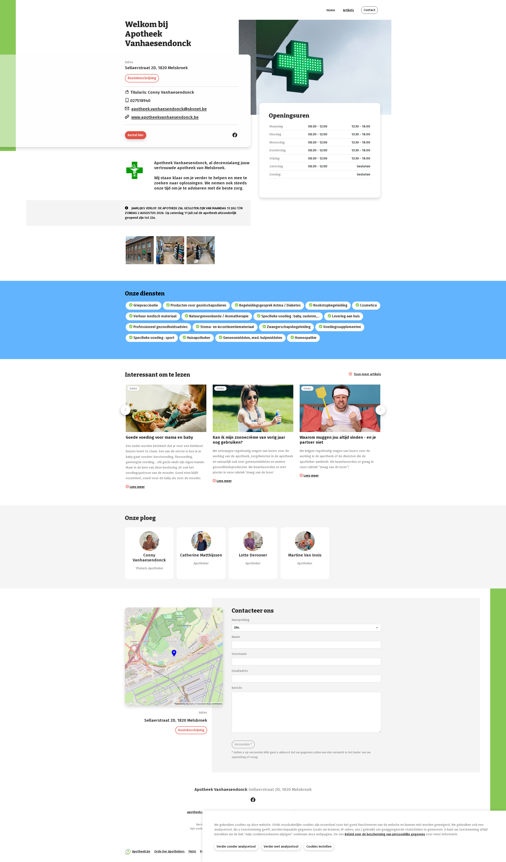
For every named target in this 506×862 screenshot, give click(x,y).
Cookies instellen (318, 846)
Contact (369, 10)
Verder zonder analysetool (236, 846)
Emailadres (240, 671)
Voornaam (239, 654)
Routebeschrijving (142, 78)
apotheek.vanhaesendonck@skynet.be (169, 109)
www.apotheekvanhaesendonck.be (165, 117)
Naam (236, 637)
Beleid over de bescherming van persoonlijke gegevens (385, 834)
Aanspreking (240, 620)
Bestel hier (135, 135)
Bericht (237, 688)
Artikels (348, 10)
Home (331, 10)
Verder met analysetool (281, 846)
